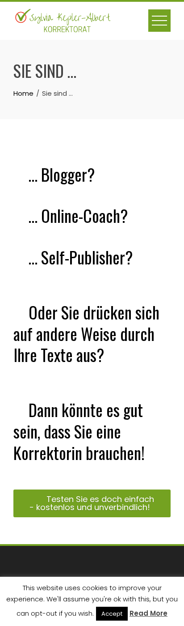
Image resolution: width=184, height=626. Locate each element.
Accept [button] (111, 613)
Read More (148, 613)
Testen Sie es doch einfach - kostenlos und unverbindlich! (91, 503)
